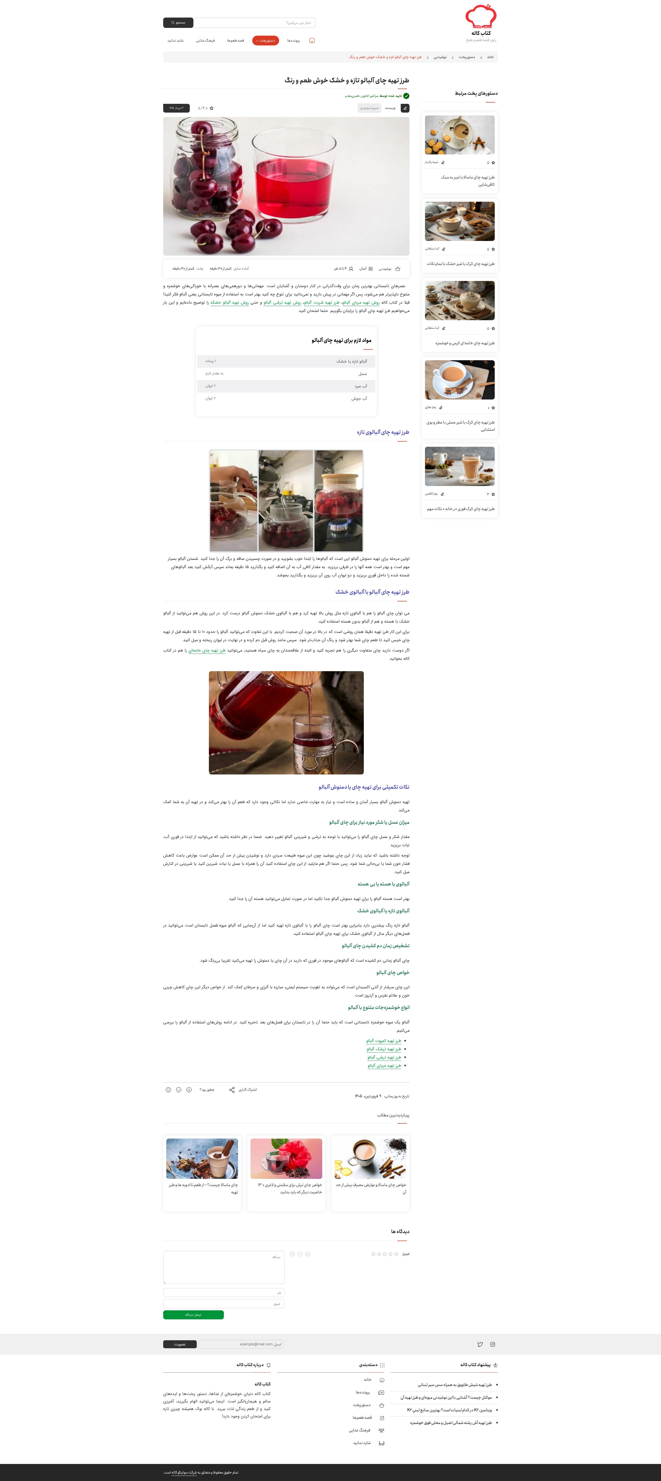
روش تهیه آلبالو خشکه (229, 302)
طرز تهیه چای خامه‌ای (206, 650)
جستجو (180, 22)
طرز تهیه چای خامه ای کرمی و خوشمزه (465, 343)
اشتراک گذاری (248, 1090)
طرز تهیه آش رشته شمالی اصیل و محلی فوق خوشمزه (451, 1423)
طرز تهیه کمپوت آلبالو (383, 1041)
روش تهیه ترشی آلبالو (282, 302)
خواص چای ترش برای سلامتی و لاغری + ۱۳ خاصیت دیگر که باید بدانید (290, 1188)
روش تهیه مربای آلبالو (361, 302)
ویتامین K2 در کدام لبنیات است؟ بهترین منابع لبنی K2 (449, 1410)
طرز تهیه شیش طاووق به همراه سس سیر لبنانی (455, 1385)
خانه (312, 40)
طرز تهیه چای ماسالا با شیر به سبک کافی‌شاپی (468, 181)
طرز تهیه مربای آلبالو (384, 1065)
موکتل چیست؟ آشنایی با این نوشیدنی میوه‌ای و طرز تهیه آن (446, 1397)
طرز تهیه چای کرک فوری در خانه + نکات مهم (461, 509)
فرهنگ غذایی (205, 40)
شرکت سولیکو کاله (184, 1472)
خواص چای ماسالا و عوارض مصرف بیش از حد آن (371, 1188)
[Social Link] (480, 1344)
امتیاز (406, 1254)
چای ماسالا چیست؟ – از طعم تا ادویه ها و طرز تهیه (203, 1188)
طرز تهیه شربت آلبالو (322, 302)
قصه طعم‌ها (235, 40)
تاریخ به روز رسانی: (397, 1096)
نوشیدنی (440, 57)
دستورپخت (267, 40)
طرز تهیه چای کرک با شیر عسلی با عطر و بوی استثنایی (461, 426)
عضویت (180, 1344)
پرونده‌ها (293, 40)
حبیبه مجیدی (369, 108)
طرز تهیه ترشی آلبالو (384, 1057)
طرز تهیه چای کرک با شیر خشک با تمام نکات (461, 264)
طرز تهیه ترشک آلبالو (384, 1049)
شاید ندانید (175, 40)
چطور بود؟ (207, 1090)
